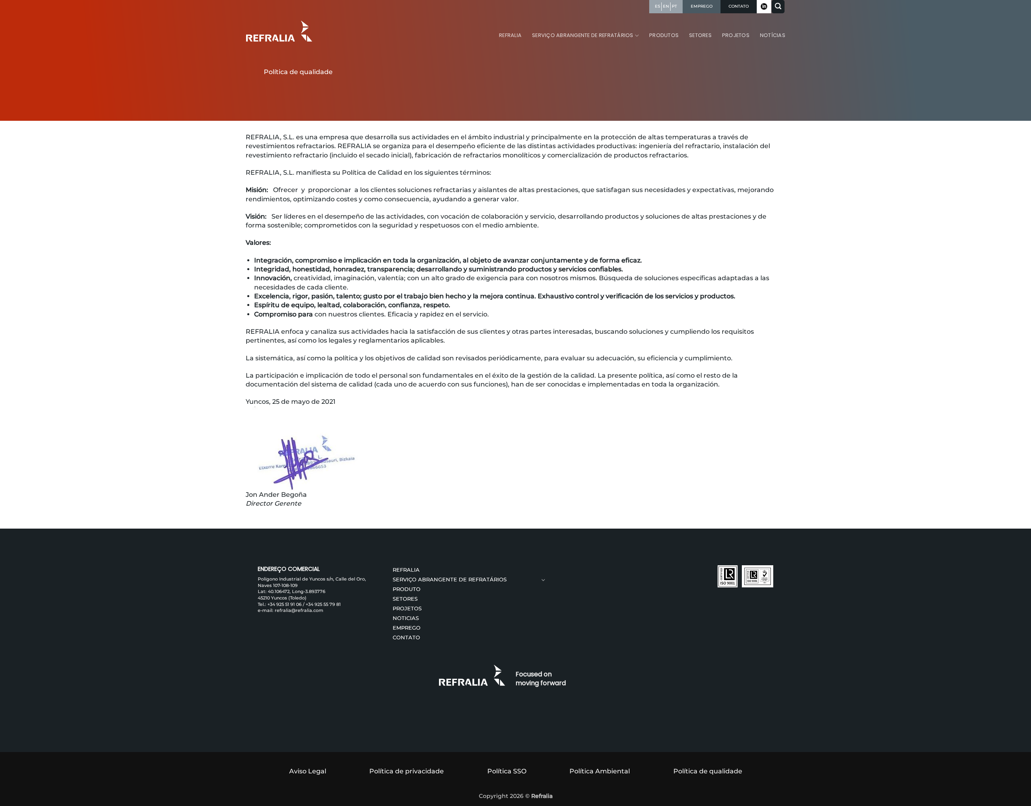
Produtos (664, 35)
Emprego (406, 628)
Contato (406, 637)
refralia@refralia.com (299, 610)
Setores (700, 35)
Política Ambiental (599, 771)
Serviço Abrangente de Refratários (582, 35)
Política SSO (506, 771)
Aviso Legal (307, 771)
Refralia (510, 35)
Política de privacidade (406, 771)
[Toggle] (544, 580)
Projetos (735, 35)
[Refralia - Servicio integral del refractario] (280, 31)
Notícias (772, 35)
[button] (778, 6)
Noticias (406, 618)
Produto (406, 589)
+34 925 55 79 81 (323, 604)
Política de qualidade (707, 771)
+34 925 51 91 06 (284, 604)
